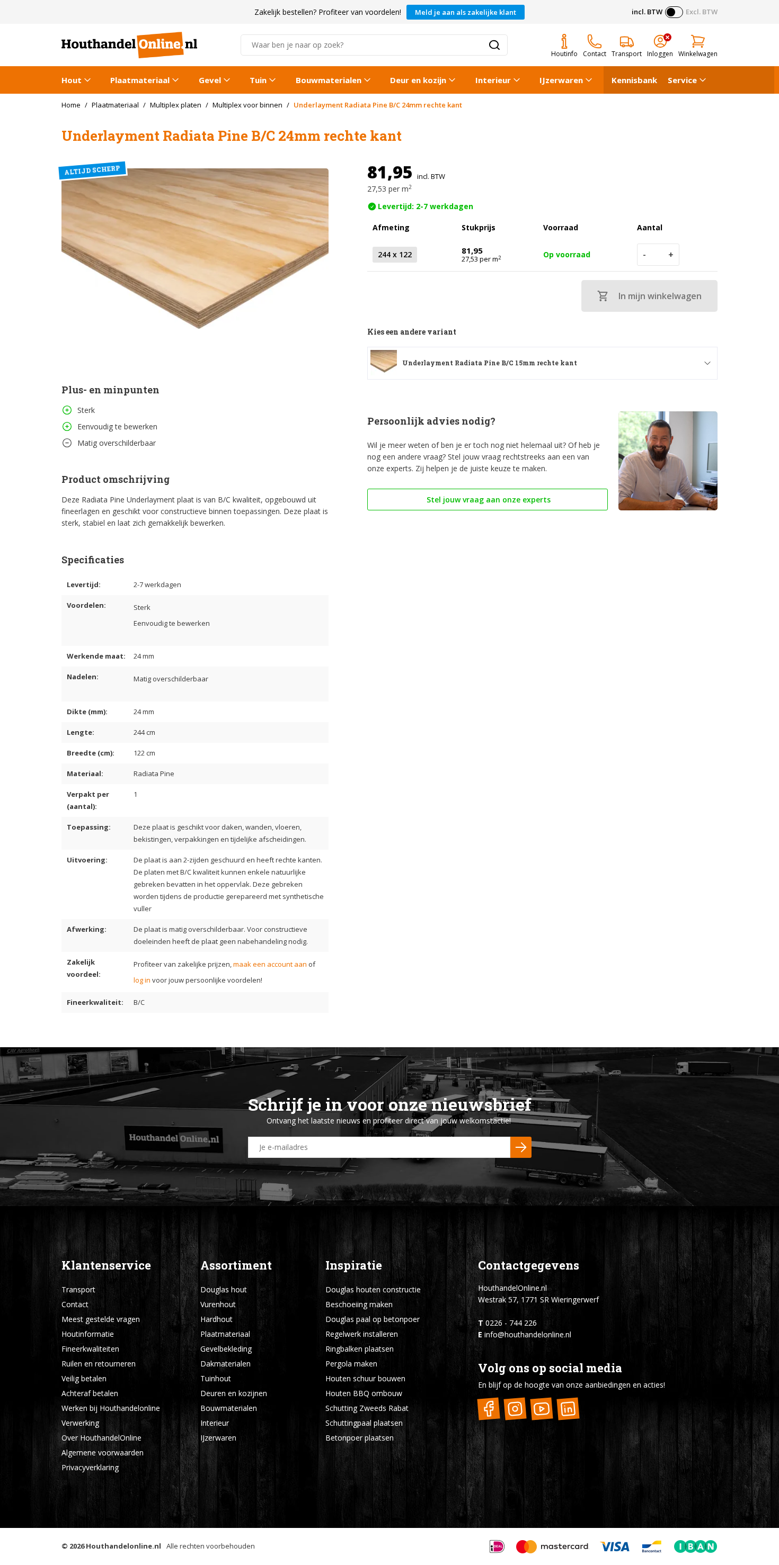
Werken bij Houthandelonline (110, 1408)
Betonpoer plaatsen (359, 1438)
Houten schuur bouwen (365, 1378)
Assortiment (236, 1265)
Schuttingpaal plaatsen (364, 1423)
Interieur (493, 80)
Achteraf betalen (89, 1393)
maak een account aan (270, 964)
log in (142, 980)
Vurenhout (218, 1304)
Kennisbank (634, 80)
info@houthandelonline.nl (527, 1334)
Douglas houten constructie (373, 1289)
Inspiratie (353, 1265)
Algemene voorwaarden (102, 1452)
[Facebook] (488, 1408)
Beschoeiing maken (359, 1304)
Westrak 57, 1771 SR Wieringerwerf (538, 1299)
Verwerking (80, 1423)
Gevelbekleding (226, 1349)
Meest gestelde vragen (100, 1319)
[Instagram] (515, 1408)
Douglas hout (223, 1289)
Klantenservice (106, 1265)
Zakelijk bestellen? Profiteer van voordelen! (327, 12)
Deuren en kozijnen (233, 1393)
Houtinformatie (87, 1334)
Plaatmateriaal (140, 80)
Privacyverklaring (90, 1467)
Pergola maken (351, 1364)
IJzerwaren (561, 80)
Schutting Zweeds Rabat (367, 1408)
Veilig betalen (84, 1378)
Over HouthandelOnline (101, 1438)
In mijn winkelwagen (660, 296)
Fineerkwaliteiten (90, 1349)
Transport (78, 1289)
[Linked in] (568, 1408)
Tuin (258, 80)
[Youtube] (541, 1408)
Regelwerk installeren (361, 1334)
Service (682, 80)
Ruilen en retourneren (98, 1364)
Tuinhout (215, 1378)
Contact (74, 1304)
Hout (71, 80)
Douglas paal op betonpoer (372, 1319)
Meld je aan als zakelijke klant (465, 12)
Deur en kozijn (418, 80)
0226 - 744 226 (511, 1323)
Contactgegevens (528, 1265)
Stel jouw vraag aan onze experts (487, 499)
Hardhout (216, 1319)
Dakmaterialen (225, 1364)
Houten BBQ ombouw (363, 1393)
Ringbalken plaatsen (359, 1349)
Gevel (210, 80)
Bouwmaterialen (328, 80)
